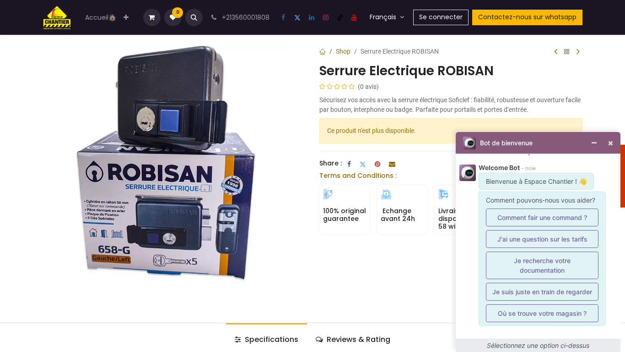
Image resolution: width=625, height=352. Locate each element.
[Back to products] (566, 52)
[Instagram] (325, 17)
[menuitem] (100, 17)
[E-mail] (392, 164)
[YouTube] (354, 17)
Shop (343, 51)
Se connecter (441, 17)
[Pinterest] (377, 164)
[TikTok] (340, 17)
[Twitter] (297, 17)
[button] (194, 17)
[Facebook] (283, 17)
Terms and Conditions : (358, 175)
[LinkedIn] (311, 17)
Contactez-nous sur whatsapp (527, 17)
